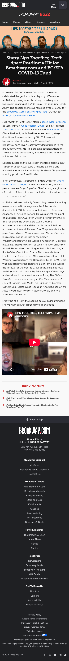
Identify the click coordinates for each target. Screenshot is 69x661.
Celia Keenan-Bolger (33, 125)
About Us (34, 591)
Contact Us (33, 439)
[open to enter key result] (63, 5)
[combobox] (61, 5)
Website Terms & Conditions (34, 619)
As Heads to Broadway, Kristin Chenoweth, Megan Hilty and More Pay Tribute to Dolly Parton (33, 392)
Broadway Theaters (34, 569)
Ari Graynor (53, 129)
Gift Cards (34, 574)
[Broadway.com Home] (13, 5)
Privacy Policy (34, 615)
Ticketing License (34, 631)
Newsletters (34, 560)
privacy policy (50, 643)
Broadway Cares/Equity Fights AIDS (27, 111)
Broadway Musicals (34, 491)
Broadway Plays (34, 495)
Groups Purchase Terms (34, 627)
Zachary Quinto (11, 129)
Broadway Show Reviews (34, 578)
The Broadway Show (34, 534)
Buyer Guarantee (34, 604)
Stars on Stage (34, 499)
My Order (34, 465)
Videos (28, 22)
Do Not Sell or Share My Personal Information (34, 639)
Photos (16, 22)
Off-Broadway (34, 517)
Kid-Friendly (34, 504)
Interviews (55, 22)
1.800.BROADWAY (40, 442)
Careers (34, 595)
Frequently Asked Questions (34, 469)
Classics (34, 508)
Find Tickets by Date (34, 486)
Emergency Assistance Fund (18, 115)
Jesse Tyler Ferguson (54, 121)
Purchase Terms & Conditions (34, 623)
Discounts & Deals (34, 522)
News (5, 22)
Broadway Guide (34, 565)
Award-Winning (34, 513)
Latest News (34, 539)
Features (40, 22)
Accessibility (34, 600)
